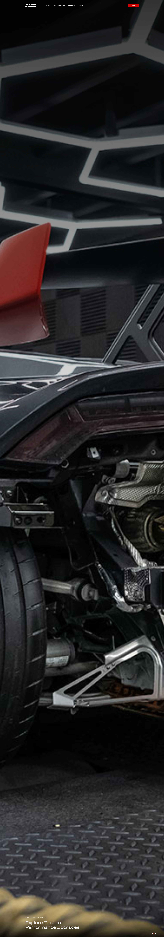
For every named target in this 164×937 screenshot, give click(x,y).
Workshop (80, 5)
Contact (134, 5)
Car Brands (70, 5)
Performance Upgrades (59, 5)
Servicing (48, 5)
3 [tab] (155, 933)
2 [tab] (153, 933)
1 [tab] (152, 933)
